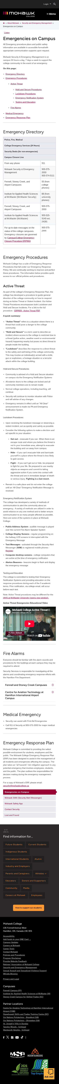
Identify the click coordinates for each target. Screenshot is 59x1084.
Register (9, 551)
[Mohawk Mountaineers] (35, 1057)
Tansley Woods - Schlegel (14, 1027)
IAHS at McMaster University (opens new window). (26, 598)
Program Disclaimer (12, 958)
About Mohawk (13, 23)
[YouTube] (17, 1037)
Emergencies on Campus (17, 792)
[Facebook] (3, 1037)
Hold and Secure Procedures (28, 89)
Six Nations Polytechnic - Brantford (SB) (21, 1017)
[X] (7, 1037)
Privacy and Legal (11, 979)
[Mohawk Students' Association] (17, 1057)
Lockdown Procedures (25, 94)
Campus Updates (10, 942)
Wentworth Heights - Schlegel (16, 1030)
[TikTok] (22, 1037)
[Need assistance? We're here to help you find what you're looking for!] (49, 1073)
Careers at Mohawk (11, 945)
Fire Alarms (16, 107)
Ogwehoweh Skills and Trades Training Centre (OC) (26, 1014)
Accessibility (8, 936)
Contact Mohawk (10, 952)
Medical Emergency (14, 113)
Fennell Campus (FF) (12, 990)
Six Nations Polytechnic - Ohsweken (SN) (21, 1020)
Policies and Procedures (14, 955)
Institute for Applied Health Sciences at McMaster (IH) (26, 994)
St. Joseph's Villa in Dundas (15, 1024)
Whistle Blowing (10, 974)
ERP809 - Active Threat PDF (27, 311)
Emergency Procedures (16, 78)
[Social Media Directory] (25, 1037)
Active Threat (17, 84)
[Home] (19, 14)
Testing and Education (25, 102)
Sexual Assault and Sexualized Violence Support (25, 971)
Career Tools (8, 949)
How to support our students (28, 908)
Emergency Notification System (29, 98)
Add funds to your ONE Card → (17, 939)
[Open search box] (53, 4)
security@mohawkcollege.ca (16, 786)
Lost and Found (12, 815)
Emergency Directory (15, 74)
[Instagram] (12, 1037)
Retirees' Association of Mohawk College (21, 964)
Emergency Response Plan (18, 117)
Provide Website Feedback (15, 961)
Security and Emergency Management (37, 23)
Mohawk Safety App (14, 803)
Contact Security (12, 809)
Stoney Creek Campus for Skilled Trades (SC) (23, 997)
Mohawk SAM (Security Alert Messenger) (23, 798)
